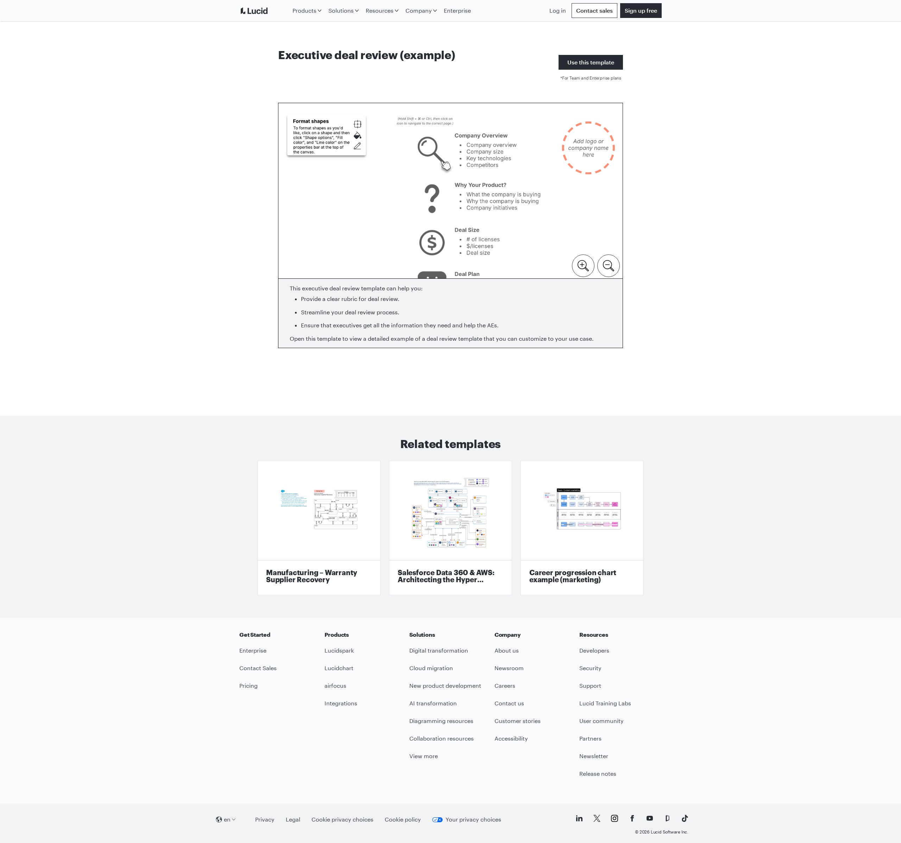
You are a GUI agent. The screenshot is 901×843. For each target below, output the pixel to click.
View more (423, 756)
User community (601, 720)
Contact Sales (258, 668)
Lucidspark (339, 650)
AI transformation (433, 703)
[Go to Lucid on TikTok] (684, 818)
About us (506, 650)
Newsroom (509, 668)
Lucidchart (339, 668)
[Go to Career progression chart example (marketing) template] (582, 528)
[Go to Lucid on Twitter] (596, 818)
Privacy (265, 819)
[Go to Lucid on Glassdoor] (667, 818)
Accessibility (511, 738)
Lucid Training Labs (605, 703)
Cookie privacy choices (342, 819)
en (227, 819)
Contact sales (594, 10)
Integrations (341, 703)
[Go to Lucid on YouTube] (649, 818)
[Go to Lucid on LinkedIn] (579, 818)
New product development (445, 685)
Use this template (590, 62)
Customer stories (517, 720)
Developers (594, 650)
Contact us (509, 703)
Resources (379, 10)
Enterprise (457, 10)
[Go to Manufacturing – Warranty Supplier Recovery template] (319, 528)
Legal (293, 819)
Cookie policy (403, 819)
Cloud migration (431, 668)
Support (590, 685)
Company (418, 10)
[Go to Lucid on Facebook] (632, 818)
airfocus (335, 685)
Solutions (341, 10)
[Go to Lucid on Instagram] (614, 818)
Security (590, 668)
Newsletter (593, 756)
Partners (590, 738)
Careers (504, 685)
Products (304, 10)
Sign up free (641, 10)
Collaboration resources (441, 738)
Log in (557, 10)
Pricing (248, 685)
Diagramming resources (441, 720)
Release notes (597, 773)
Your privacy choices (473, 819)
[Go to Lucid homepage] (264, 11)
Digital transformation (438, 650)
